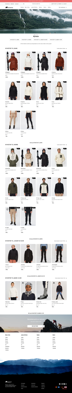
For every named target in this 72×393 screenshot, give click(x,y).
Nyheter (22, 7)
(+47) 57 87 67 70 (11, 384)
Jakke (6, 337)
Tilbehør (7, 350)
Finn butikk (55, 3)
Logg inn (65, 3)
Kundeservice (33, 383)
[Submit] (24, 4)
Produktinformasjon (24, 386)
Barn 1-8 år (27, 7)
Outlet (49, 7)
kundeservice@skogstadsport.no (10, 385)
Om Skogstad (23, 383)
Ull (5, 344)
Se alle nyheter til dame (61, 48)
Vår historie (35, 326)
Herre (45, 7)
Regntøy (7, 348)
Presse (22, 388)
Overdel (6, 342)
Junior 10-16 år (34, 7)
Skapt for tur (43, 386)
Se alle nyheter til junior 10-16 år (36, 276)
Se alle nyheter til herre (61, 144)
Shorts (6, 341)
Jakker (54, 337)
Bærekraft (42, 383)
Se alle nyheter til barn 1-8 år (60, 278)
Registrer (60, 3)
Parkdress (7, 346)
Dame (40, 7)
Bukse (6, 339)
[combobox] (36, 4)
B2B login (42, 388)
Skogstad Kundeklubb (34, 386)
